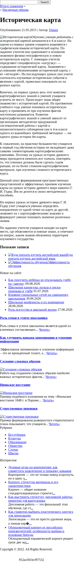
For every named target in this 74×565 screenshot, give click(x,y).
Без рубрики (16, 434)
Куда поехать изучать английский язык (40, 256)
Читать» (44, 329)
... (25, 478)
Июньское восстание (15, 385)
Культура (14, 438)
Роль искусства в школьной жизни (32, 309)
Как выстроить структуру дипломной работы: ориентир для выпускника (40, 498)
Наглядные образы (15, 10)
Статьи (13, 449)
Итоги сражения (11, 6)
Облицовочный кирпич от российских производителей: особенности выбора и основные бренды (36, 531)
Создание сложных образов (20, 361)
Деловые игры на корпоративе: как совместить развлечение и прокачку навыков (39, 469)
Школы (13, 453)
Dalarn (53, 30)
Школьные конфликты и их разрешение (36, 302)
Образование (17, 442)
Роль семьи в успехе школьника (23, 318)
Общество (15, 446)
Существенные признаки (18, 408)
